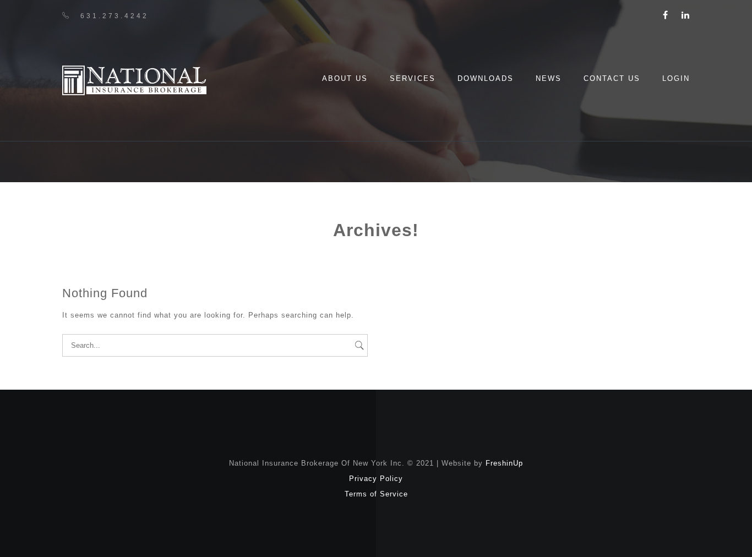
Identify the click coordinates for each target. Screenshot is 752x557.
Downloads (485, 78)
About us (345, 78)
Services (412, 78)
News (549, 78)
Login (676, 78)
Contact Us (612, 78)
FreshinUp (504, 463)
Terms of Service (376, 494)
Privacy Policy (376, 478)
